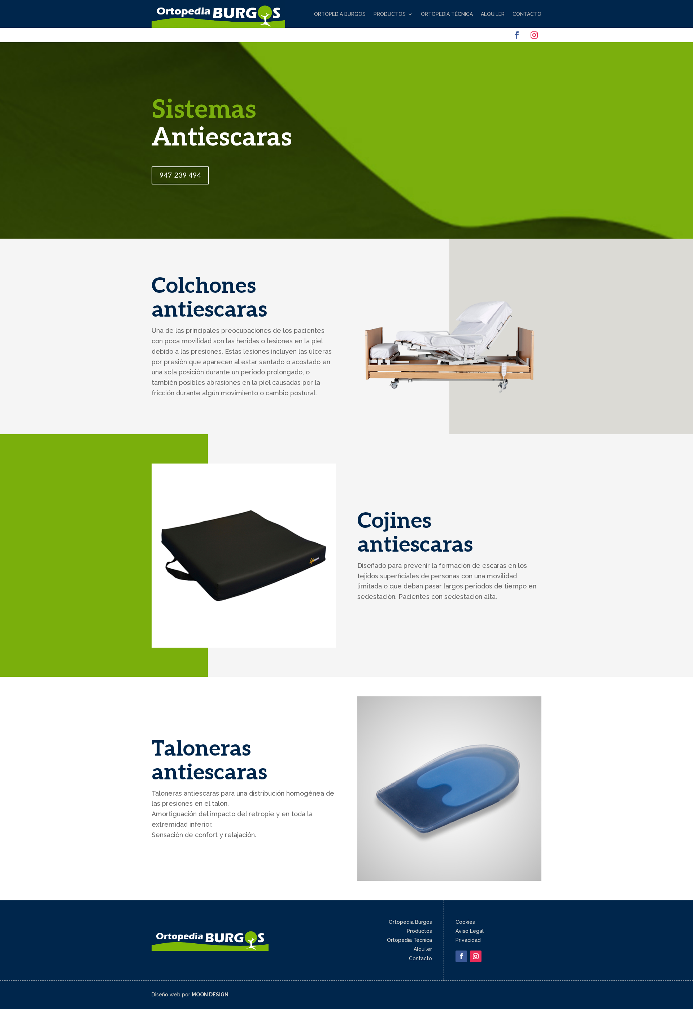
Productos (390, 14)
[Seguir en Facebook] (517, 35)
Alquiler (493, 14)
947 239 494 (180, 175)
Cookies (465, 922)
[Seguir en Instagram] (534, 35)
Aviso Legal (470, 931)
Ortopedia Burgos (340, 14)
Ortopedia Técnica (447, 14)
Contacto (527, 14)
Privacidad (468, 940)
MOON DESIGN (210, 994)
